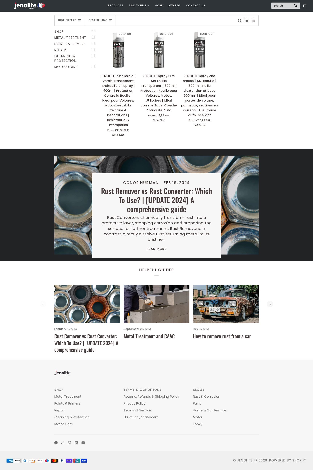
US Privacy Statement (141, 417)
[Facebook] (56, 442)
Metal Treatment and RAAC (149, 336)
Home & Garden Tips (210, 410)
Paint (197, 403)
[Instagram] (69, 442)
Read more (156, 249)
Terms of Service (137, 410)
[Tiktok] (62, 442)
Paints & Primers (70, 44)
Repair (60, 50)
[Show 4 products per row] (254, 20)
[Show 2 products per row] (239, 20)
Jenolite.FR (247, 460)
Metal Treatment (70, 38)
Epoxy (197, 424)
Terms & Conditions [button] (143, 389)
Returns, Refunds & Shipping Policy (151, 396)
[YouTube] (83, 442)
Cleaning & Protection (65, 58)
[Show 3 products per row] (246, 20)
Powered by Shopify (287, 460)
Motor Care (66, 67)
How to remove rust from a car (222, 336)
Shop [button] (59, 389)
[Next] (270, 304)
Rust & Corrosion (206, 396)
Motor (198, 417)
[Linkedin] (76, 442)
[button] (115, 5)
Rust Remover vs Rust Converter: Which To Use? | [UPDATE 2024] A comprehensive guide (156, 199)
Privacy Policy (134, 403)
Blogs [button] (199, 389)
